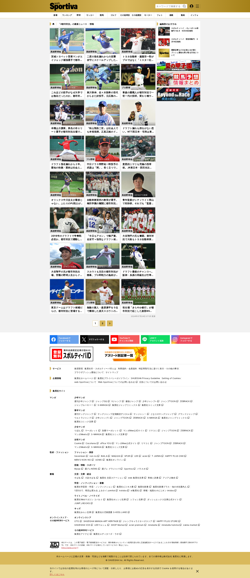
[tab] (78, 15)
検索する (184, 6)
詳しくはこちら (57, 574)
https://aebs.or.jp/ (70, 548)
